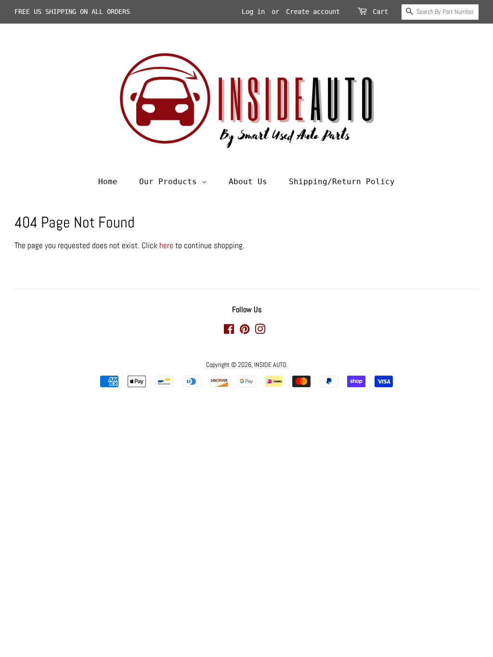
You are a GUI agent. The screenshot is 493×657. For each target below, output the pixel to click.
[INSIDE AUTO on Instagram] (260, 331)
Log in (253, 11)
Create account (313, 11)
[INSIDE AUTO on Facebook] (228, 331)
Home (107, 181)
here (166, 245)
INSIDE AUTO (270, 364)
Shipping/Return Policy (342, 181)
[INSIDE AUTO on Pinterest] (244, 331)
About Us (248, 181)
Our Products (170, 181)
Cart (380, 11)
